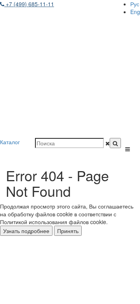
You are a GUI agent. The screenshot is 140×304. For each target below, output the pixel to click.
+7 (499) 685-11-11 (29, 4)
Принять (68, 231)
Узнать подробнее (26, 231)
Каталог (10, 142)
